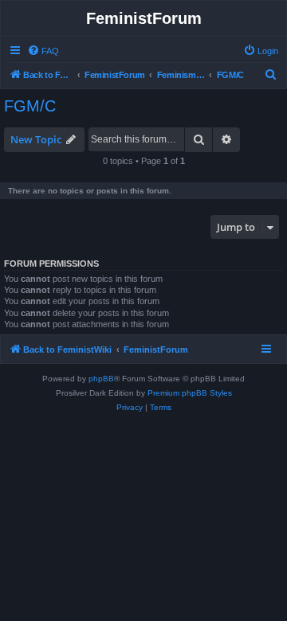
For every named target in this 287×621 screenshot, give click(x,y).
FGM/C (30, 106)
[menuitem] (43, 51)
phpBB (101, 378)
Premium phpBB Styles (189, 393)
